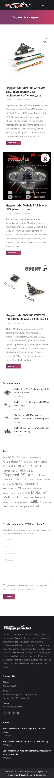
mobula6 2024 (12, 488)
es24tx (30, 471)
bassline (14, 457)
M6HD (31, 479)
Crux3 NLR (9, 466)
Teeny (5, 506)
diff (17, 471)
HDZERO (33, 475)
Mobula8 (40, 497)
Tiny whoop (13, 506)
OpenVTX (10, 100)
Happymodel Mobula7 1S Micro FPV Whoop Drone (26, 207)
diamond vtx (9, 471)
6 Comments (25, 213)
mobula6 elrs (37, 489)
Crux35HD (37, 466)
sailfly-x (35, 501)
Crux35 (22, 466)
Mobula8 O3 (7, 502)
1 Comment (20, 323)
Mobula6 (32, 484)
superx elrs (47, 502)
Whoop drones (12, 213)
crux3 (44, 461)
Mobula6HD (23, 493)
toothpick (23, 506)
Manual (39, 479)
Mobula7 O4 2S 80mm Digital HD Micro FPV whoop (31, 404)
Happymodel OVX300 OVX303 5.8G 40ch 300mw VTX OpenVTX (27, 317)
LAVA (25, 480)
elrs (23, 470)
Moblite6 (7, 484)
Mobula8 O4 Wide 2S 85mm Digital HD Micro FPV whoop (31, 391)
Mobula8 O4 (17, 502)
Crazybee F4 (12, 461)
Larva (43, 475)
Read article (13, 143)
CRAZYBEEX (28, 462)
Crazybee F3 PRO (35, 457)
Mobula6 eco (27, 489)
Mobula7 (39, 492)
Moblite (47, 480)
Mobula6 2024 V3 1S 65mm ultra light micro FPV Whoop (31, 430)
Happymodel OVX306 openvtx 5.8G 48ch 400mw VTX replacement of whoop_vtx (25, 91)
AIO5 (5, 458)
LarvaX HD (18, 480)
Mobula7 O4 (28, 497)
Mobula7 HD (12, 497)
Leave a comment (23, 100)
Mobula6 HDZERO (9, 493)
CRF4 (36, 461)
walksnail (34, 506)
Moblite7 (17, 484)
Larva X (7, 479)
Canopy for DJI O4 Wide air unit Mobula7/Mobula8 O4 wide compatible (32, 417)
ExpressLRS (14, 475)
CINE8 (24, 457)
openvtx (25, 502)
